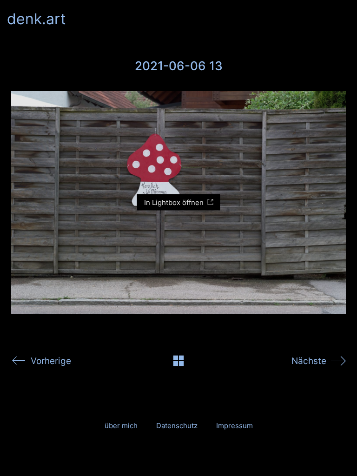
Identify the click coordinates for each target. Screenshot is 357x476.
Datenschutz (177, 425)
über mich (121, 425)
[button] (344, 19)
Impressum (234, 425)
